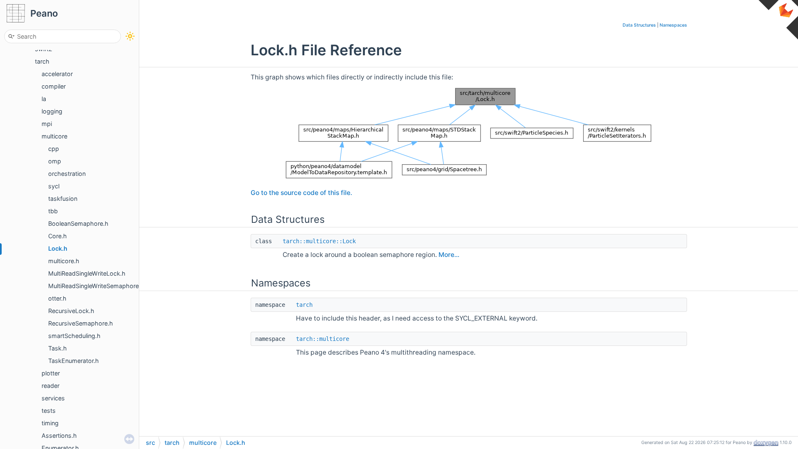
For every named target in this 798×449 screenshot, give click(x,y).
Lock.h (57, 248)
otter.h (57, 298)
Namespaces (673, 25)
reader (50, 385)
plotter (51, 373)
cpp (53, 148)
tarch (42, 61)
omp (54, 161)
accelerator (57, 73)
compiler (54, 86)
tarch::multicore (322, 339)
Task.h (57, 348)
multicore (54, 136)
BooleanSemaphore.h (78, 223)
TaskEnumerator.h (73, 360)
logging (52, 111)
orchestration (67, 173)
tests (49, 410)
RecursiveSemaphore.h (80, 323)
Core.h (57, 235)
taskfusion (62, 198)
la (44, 98)
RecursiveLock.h (71, 310)
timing (50, 423)
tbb (53, 211)
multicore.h (63, 260)
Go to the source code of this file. (301, 193)
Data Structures (639, 25)
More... (448, 255)
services (53, 398)
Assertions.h (59, 435)
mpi (47, 123)
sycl (53, 186)
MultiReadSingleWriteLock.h (87, 273)
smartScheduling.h (74, 335)
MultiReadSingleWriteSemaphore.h (96, 285)
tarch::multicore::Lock (319, 241)
